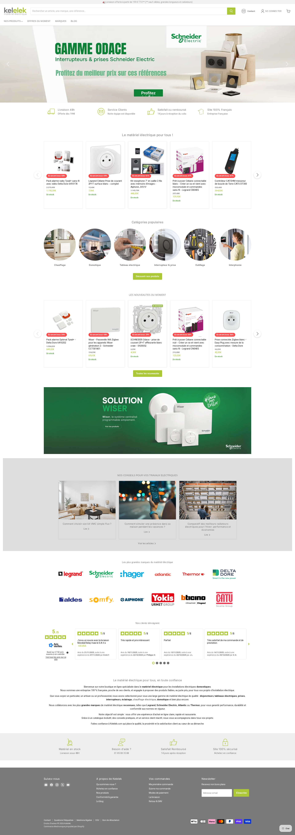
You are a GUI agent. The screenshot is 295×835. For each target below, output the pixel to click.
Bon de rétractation (110, 820)
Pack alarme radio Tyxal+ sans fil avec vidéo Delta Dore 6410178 (62, 182)
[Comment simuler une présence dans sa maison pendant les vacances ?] (147, 500)
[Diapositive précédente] (8, 64)
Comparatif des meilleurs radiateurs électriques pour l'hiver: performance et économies (208, 526)
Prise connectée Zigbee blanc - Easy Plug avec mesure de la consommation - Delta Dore (230, 342)
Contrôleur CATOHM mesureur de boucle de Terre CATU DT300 (231, 182)
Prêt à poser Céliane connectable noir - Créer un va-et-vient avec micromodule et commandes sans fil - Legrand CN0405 (189, 344)
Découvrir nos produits (147, 276)
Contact (47, 820)
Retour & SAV (155, 801)
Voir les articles (146, 543)
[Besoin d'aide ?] (122, 747)
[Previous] (37, 175)
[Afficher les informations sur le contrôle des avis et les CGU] (67, 652)
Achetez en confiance (107, 788)
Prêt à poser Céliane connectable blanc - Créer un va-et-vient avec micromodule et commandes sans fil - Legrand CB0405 (189, 185)
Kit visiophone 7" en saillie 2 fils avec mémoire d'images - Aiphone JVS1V (146, 184)
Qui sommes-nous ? (106, 784)
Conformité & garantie (107, 797)
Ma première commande (161, 784)
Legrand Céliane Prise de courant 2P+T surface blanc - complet (105, 182)
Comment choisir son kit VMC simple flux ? (87, 523)
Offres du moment (39, 21)
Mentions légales (84, 820)
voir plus (82, 645)
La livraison (154, 797)
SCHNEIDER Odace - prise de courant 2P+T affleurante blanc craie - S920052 (146, 342)
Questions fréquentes (63, 820)
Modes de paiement (158, 793)
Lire (86, 528)
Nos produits (12, 21)
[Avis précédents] (72, 644)
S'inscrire (241, 792)
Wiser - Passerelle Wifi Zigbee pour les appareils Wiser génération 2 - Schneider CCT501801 (103, 344)
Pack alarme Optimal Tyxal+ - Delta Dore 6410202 (61, 341)
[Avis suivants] (249, 644)
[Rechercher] (231, 11)
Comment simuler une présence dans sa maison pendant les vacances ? (147, 525)
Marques (60, 21)
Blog (74, 21)
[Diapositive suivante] (286, 64)
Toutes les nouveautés (147, 373)
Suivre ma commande (160, 788)
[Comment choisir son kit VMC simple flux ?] (87, 500)
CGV (97, 820)
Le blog (99, 801)
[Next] (257, 175)
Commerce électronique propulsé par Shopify (64, 826)
